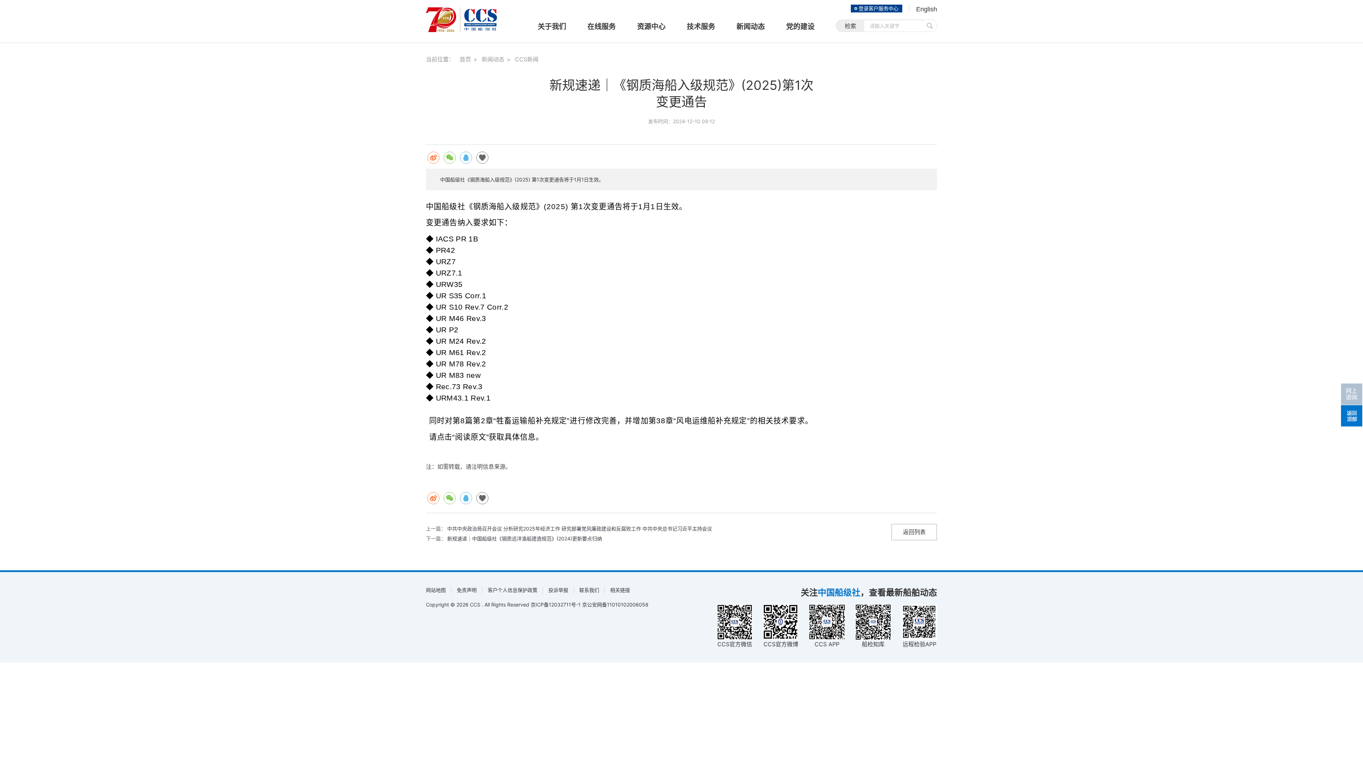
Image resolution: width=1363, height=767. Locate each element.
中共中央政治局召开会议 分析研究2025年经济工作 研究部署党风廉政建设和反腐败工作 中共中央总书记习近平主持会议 (579, 529)
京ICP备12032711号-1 (556, 605)
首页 (465, 59)
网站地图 (436, 590)
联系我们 (589, 590)
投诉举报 (558, 590)
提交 (930, 26)
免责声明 (467, 590)
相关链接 (620, 590)
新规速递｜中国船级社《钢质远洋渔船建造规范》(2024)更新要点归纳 (524, 538)
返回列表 (914, 531)
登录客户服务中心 (878, 8)
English (926, 9)
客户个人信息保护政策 (512, 590)
